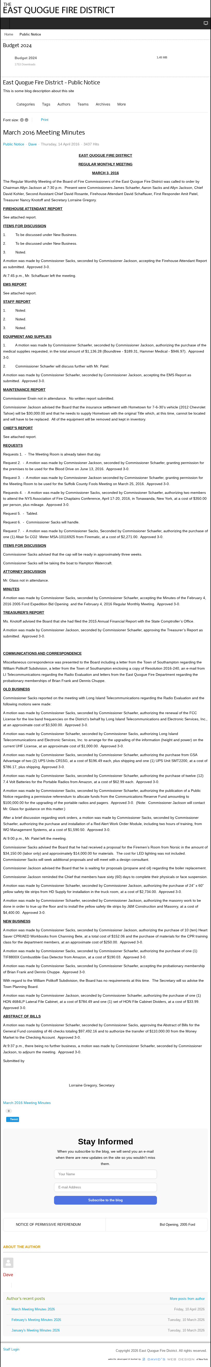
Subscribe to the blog (105, 1200)
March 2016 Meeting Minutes (27, 1103)
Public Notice (13, 144)
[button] (123, 104)
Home (8, 34)
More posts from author (187, 1299)
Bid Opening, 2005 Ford (177, 1224)
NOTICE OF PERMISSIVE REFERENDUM (48, 1224)
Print (44, 120)
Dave (32, 144)
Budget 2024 (26, 58)
